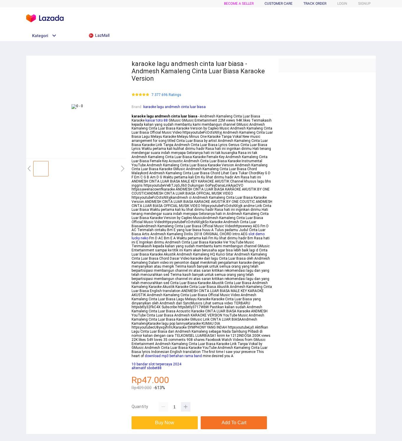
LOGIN (342, 3)
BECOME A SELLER (239, 3)
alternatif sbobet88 (147, 368)
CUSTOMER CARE (279, 3)
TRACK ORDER (314, 3)
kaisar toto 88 (156, 120)
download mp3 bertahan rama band (173, 356)
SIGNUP (364, 3)
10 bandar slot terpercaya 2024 (156, 364)
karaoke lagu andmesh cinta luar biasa (174, 107)
